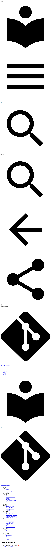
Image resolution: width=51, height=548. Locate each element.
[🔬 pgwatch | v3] (25, 51)
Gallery (4, 373)
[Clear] (1, 305)
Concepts (5, 368)
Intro (4, 367)
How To (5, 371)
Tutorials (5, 370)
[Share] (25, 303)
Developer (5, 374)
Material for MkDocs (9, 546)
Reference (5, 372)
